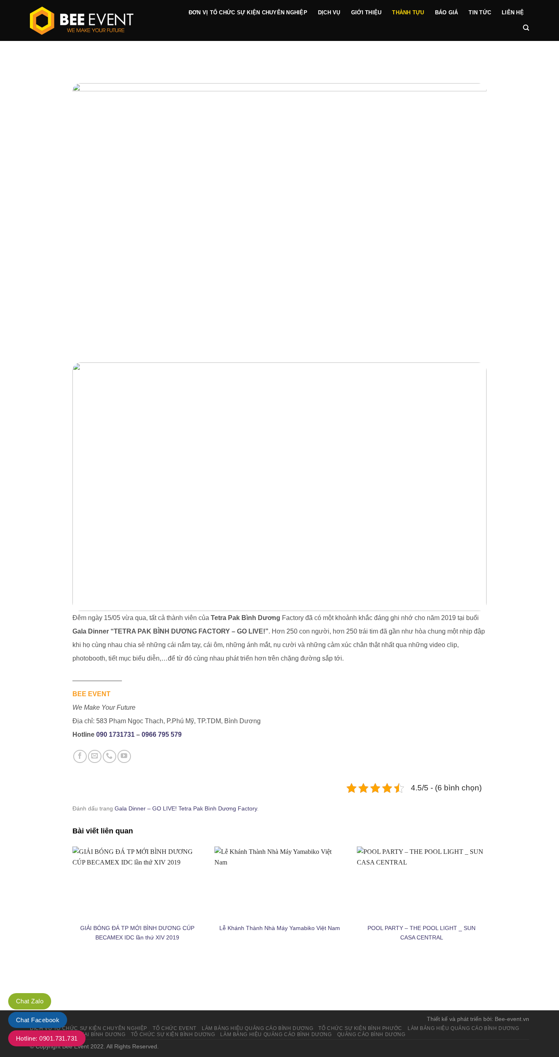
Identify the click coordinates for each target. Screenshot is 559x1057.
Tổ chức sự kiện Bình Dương (173, 1034)
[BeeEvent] (98, 21)
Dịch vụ (329, 12)
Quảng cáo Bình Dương (371, 1034)
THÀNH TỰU (408, 12)
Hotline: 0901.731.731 (47, 1038)
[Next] (467, 487)
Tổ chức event (174, 1028)
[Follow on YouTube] (124, 756)
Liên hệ (513, 12)
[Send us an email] (94, 756)
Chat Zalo (29, 1001)
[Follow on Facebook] (80, 756)
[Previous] (91, 487)
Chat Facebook (37, 1019)
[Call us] (109, 756)
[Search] (526, 28)
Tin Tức (480, 12)
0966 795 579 (162, 734)
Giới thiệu (366, 12)
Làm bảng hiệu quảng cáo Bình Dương (463, 1028)
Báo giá (446, 12)
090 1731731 (115, 734)
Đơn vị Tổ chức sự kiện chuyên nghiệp (248, 12)
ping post (473, 980)
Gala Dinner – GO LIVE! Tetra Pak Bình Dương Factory (186, 808)
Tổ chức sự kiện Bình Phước (360, 1028)
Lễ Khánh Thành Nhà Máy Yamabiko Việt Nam (279, 928)
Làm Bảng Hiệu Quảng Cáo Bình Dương (257, 1028)
